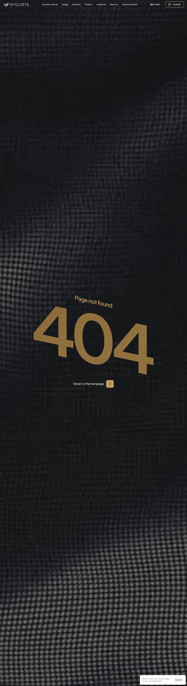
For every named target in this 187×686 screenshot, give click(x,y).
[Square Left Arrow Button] (110, 384)
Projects (88, 4)
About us (114, 4)
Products (76, 4)
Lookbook (101, 4)
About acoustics (129, 4)
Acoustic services (50, 4)
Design (65, 4)
